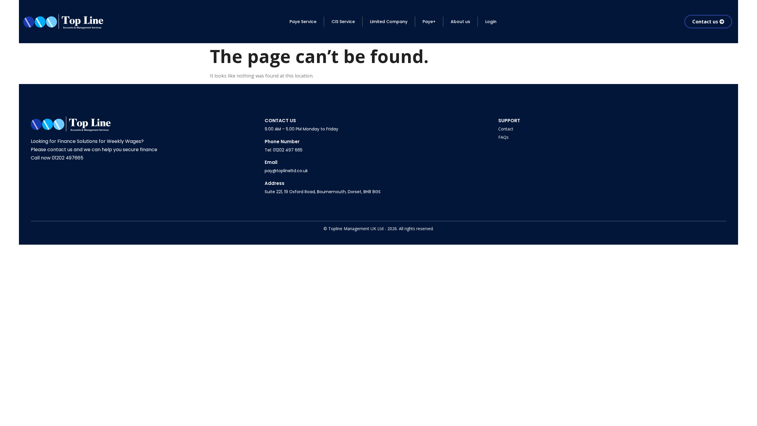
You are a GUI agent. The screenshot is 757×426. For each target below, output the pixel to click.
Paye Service (302, 22)
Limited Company (388, 22)
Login (490, 22)
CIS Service (343, 22)
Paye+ (429, 22)
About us (460, 22)
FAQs (503, 137)
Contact (505, 129)
